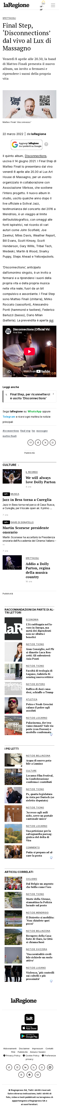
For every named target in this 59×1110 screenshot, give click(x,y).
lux (33, 430)
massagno (42, 430)
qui (51, 320)
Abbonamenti (10, 1048)
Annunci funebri (38, 1052)
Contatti (49, 1048)
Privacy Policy (12, 1055)
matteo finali (10, 436)
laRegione (38, 134)
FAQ (13, 1052)
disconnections (11, 430)
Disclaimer (24, 1048)
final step (25, 430)
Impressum (37, 1048)
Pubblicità (23, 1052)
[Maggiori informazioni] (46, 144)
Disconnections (35, 156)
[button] (9, 1067)
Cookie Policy (32, 1055)
